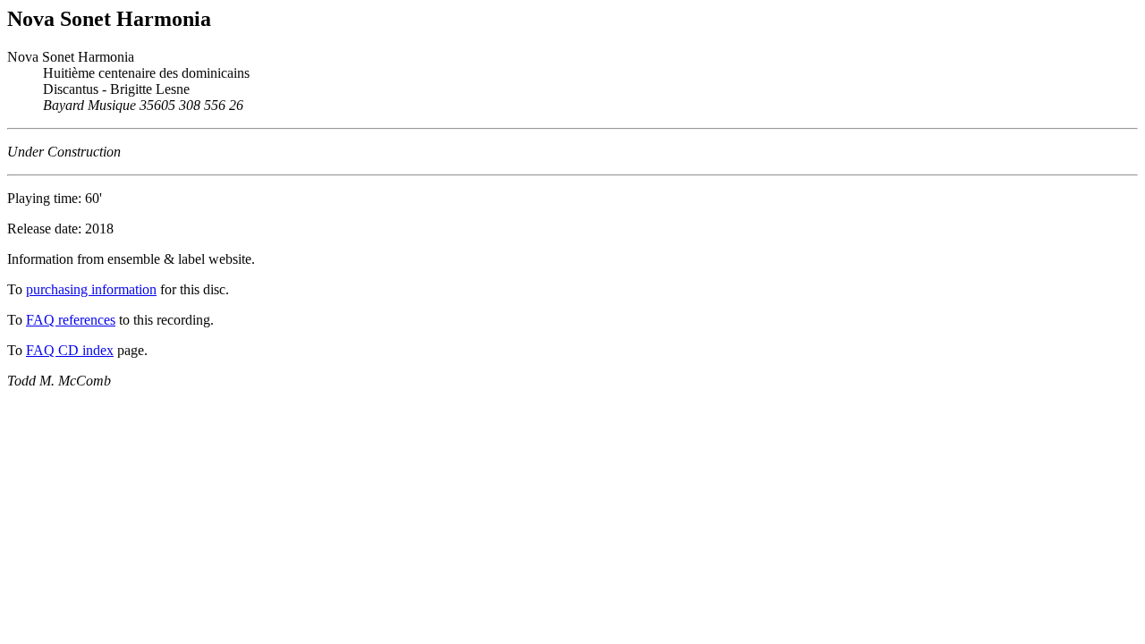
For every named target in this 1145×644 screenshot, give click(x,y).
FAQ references (70, 319)
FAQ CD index (70, 350)
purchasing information (91, 289)
